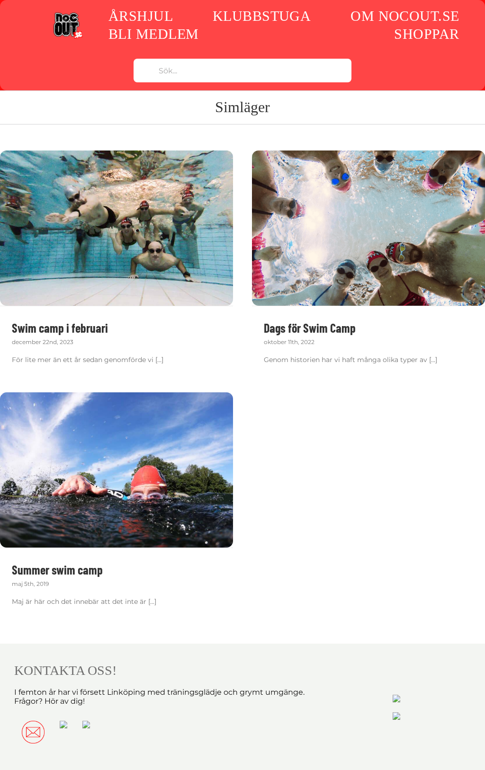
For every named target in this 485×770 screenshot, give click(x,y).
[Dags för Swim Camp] (368, 228)
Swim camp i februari (60, 327)
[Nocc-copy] (67, 14)
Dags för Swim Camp (310, 327)
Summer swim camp (57, 569)
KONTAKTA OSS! (65, 670)
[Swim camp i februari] (116, 228)
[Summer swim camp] (116, 470)
